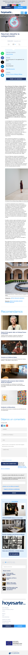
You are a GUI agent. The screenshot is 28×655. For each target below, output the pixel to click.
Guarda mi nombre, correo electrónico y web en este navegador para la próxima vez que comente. (13, 445)
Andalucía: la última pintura (8, 407)
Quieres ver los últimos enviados (11, 486)
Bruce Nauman (14, 301)
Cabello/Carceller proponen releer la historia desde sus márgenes (12, 381)
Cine (3, 615)
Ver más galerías (14, 554)
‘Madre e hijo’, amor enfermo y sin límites (11, 583)
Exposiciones (9, 54)
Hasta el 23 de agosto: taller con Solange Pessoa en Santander (13, 332)
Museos (22, 298)
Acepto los (7, 460)
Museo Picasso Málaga (12, 74)
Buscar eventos (6, 570)
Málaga (20, 74)
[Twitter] (4, 425)
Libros (3, 611)
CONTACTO (7, 7)
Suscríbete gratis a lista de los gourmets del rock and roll (12, 588)
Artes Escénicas (5, 617)
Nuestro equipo (5, 623)
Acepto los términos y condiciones (12, 489)
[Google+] (7, 425)
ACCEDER (20, 7)
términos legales (9, 460)
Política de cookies (6, 619)
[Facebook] (2, 425)
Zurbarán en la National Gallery (9, 357)
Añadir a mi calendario (16, 79)
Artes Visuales (15, 298)
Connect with (4, 422)
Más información (10, 69)
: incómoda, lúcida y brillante (10, 574)
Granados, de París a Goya (11, 578)
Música (3, 613)
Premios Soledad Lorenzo (7, 609)
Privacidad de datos (6, 621)
